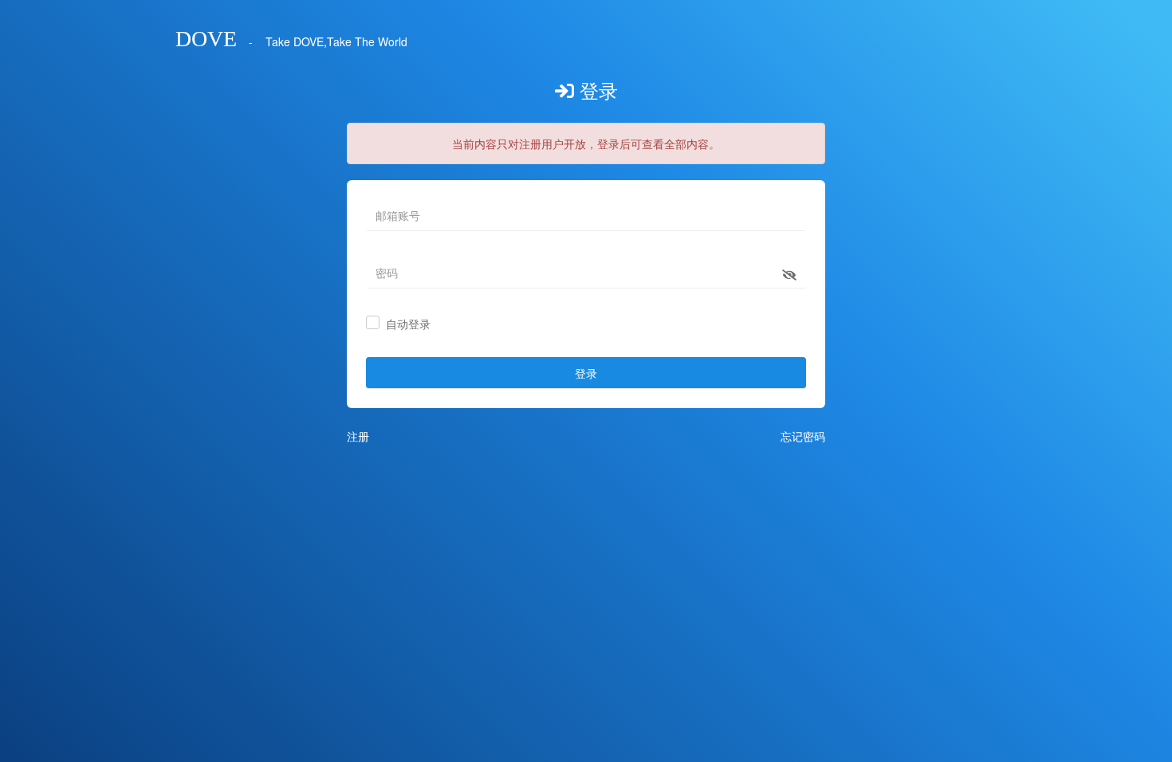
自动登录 (408, 324)
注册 (358, 436)
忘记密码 (803, 436)
